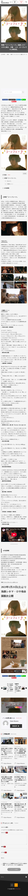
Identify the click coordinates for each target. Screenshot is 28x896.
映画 (8, 54)
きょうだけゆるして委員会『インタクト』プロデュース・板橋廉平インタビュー (10, 688)
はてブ (19, 99)
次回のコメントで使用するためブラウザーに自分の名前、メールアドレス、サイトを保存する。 (15, 864)
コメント (3, 832)
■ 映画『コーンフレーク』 (10, 178)
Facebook (5, 99)
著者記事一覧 (15, 726)
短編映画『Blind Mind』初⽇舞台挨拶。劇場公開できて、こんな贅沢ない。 (18, 688)
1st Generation (5, 2)
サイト (2, 858)
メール (3, 852)
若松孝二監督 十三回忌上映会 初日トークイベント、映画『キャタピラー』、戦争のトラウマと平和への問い (7, 751)
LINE (24, 99)
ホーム (11, 2)
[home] (12, 885)
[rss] (16, 885)
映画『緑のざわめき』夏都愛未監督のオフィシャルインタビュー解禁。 (20, 805)
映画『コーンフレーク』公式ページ (9, 582)
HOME (3, 54)
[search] (23, 92)
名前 (2, 846)
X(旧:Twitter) (12, 99)
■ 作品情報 (6, 188)
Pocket (14, 101)
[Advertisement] (14, 70)
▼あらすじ (8, 181)
